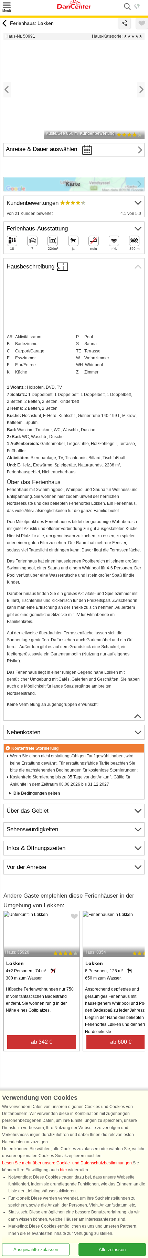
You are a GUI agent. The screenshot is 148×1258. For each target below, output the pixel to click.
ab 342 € (41, 1042)
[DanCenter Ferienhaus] (74, 7)
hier (63, 1169)
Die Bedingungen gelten (36, 793)
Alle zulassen (112, 1249)
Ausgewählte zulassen (35, 1249)
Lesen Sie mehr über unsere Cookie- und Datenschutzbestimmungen (67, 1163)
